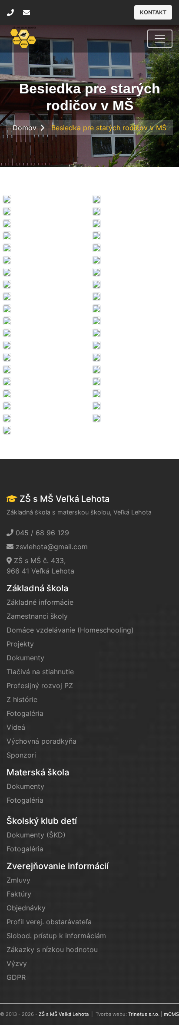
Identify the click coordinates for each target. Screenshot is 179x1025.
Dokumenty (25, 657)
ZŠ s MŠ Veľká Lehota (64, 1014)
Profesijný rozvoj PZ (40, 685)
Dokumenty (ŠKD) (36, 835)
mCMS (171, 1014)
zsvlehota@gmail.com (52, 546)
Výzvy (17, 963)
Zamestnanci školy (37, 616)
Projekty (20, 643)
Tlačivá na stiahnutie (40, 671)
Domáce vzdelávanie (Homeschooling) (70, 630)
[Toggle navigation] (159, 39)
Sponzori (21, 755)
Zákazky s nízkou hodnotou (52, 949)
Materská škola (38, 772)
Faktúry (19, 894)
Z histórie (22, 699)
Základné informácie (40, 602)
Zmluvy (18, 880)
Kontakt (153, 12)
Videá (16, 727)
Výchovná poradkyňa (41, 741)
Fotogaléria (25, 713)
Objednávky (26, 907)
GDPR (16, 977)
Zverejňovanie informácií (58, 866)
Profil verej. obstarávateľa (49, 921)
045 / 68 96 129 (42, 532)
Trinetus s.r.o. (143, 1014)
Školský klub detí (42, 821)
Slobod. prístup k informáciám (56, 935)
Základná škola (37, 588)
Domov (24, 127)
